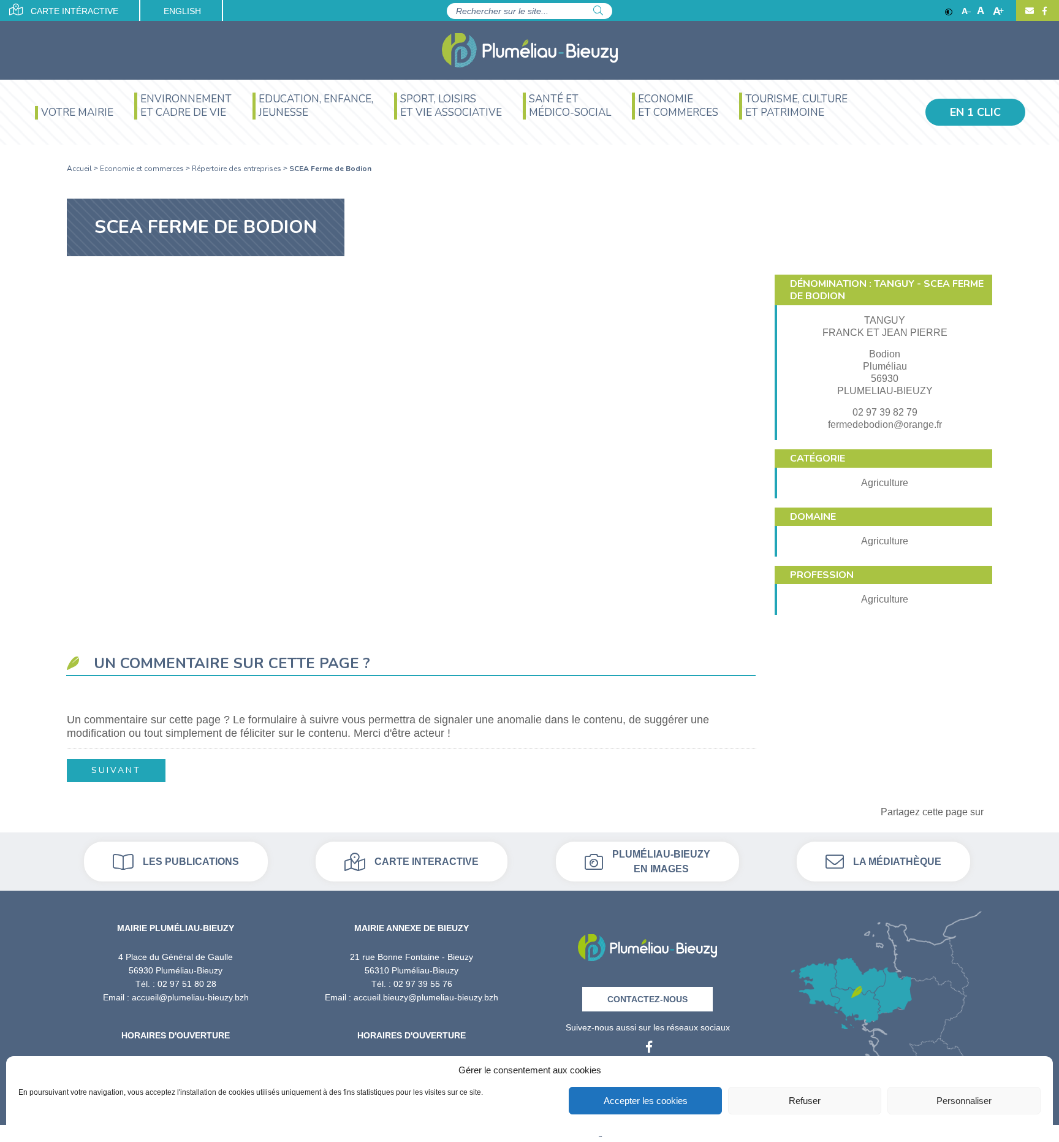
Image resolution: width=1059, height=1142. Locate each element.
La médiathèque (897, 861)
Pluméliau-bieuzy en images (661, 861)
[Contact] (1029, 11)
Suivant (116, 770)
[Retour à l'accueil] (647, 944)
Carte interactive (426, 861)
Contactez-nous (647, 999)
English (182, 11)
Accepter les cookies (646, 1100)
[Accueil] (530, 50)
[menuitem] (74, 119)
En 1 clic (975, 112)
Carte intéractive (73, 11)
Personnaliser (964, 1100)
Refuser (805, 1100)
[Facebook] (1043, 11)
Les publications (191, 861)
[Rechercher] (598, 11)
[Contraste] (948, 11)
